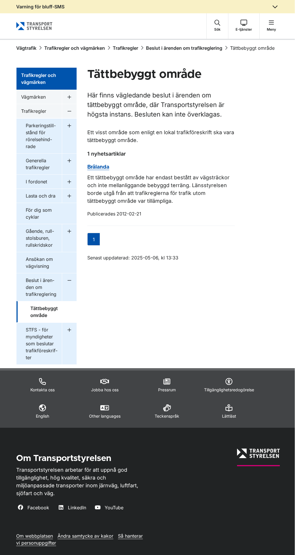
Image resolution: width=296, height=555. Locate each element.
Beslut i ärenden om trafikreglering (184, 48)
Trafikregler (125, 48)
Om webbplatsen (34, 536)
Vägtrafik (26, 48)
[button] (217, 26)
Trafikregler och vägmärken (74, 48)
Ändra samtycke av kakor (85, 536)
